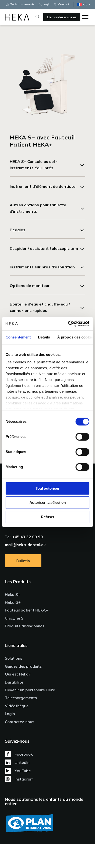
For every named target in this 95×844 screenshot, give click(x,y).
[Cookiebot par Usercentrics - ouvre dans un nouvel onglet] (68, 323)
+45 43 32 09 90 (27, 536)
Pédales (17, 229)
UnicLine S (14, 618)
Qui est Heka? (17, 674)
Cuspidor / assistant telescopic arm (44, 248)
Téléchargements (21, 697)
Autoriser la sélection (47, 503)
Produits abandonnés (24, 625)
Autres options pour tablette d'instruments (38, 208)
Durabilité (14, 682)
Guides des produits (23, 666)
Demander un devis (61, 17)
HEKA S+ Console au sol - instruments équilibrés (33, 164)
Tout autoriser (47, 488)
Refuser (47, 517)
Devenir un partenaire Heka (30, 689)
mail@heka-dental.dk (25, 544)
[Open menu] (85, 17)
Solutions (13, 658)
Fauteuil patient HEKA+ (26, 610)
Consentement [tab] (18, 337)
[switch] (82, 437)
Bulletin (23, 561)
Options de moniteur (30, 285)
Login (10, 713)
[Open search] (37, 17)
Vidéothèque (16, 705)
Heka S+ (12, 594)
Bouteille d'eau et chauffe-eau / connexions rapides (40, 307)
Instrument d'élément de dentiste (43, 186)
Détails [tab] (44, 337)
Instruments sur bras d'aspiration (42, 266)
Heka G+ (13, 602)
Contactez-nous (19, 721)
